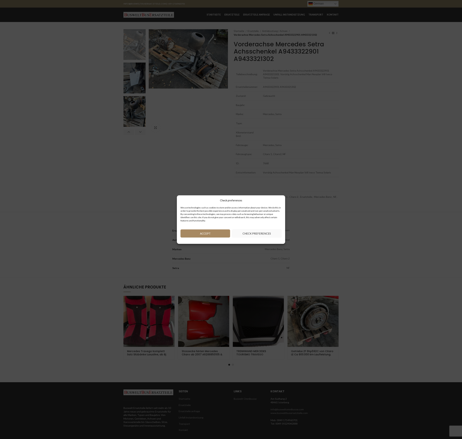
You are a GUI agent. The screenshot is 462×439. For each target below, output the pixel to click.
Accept (205, 233)
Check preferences (257, 233)
